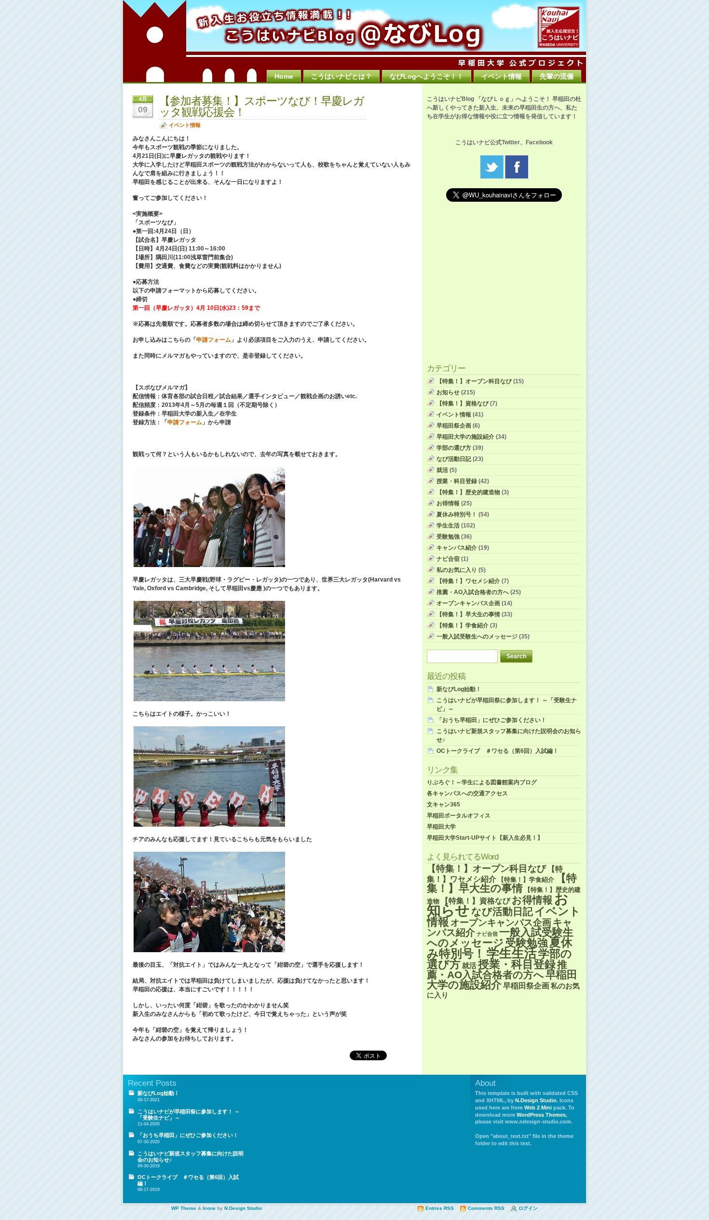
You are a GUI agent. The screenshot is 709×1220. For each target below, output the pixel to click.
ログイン (528, 1208)
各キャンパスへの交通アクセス (467, 793)
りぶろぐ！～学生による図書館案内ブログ (482, 782)
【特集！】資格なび (462, 403)
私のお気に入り (456, 570)
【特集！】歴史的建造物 (468, 492)
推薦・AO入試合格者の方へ (472, 592)
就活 (442, 470)
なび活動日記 (453, 459)
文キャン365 (443, 804)
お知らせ (448, 392)
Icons (209, 1208)
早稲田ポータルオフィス (459, 815)
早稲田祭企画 (453, 425)
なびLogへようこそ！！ (427, 76)
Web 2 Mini (538, 1107)
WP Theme (183, 1208)
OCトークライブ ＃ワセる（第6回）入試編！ (497, 751)
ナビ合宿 (448, 558)
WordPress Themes (541, 1115)
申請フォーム (213, 339)
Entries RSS (439, 1208)
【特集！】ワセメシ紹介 (468, 581)
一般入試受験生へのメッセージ (477, 636)
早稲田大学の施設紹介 (465, 436)
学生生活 (448, 525)
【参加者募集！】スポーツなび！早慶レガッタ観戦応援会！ (261, 106)
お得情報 (448, 503)
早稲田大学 (441, 826)
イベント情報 (501, 76)
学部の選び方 (453, 447)
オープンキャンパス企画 (468, 603)
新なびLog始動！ (458, 689)
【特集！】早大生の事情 (468, 614)
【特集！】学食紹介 (462, 625)
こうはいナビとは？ (341, 76)
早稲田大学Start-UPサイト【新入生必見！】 (485, 837)
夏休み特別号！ (456, 514)
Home (283, 76)
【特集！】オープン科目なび (474, 381)
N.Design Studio (536, 1100)
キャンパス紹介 (456, 547)
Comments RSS (486, 1208)
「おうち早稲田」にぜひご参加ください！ (491, 720)
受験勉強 (448, 536)
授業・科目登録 (456, 481)
